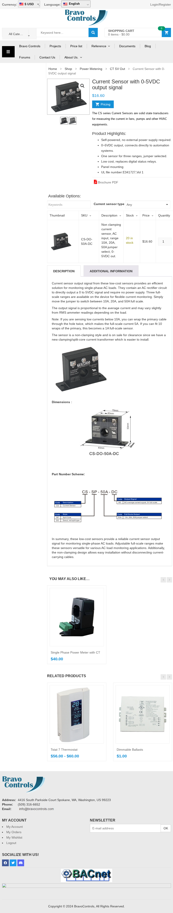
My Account (14, 826)
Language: (52, 4)
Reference (98, 46)
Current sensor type (109, 204)
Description (64, 271)
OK (166, 828)
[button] (82, 86)
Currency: (9, 4)
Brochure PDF (107, 182)
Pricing (105, 104)
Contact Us (47, 57)
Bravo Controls (29, 46)
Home (52, 69)
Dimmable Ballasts (130, 749)
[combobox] (19, 34)
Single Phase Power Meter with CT (75, 652)
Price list (76, 46)
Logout (11, 843)
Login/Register (160, 4)
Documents (127, 46)
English (74, 3)
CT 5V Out (117, 69)
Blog (148, 46)
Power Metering (91, 69)
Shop (68, 69)
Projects (55, 46)
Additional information (111, 271)
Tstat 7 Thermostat (64, 749)
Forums (24, 57)
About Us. (71, 57)
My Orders (13, 832)
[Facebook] (5, 862)
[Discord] (21, 862)
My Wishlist (14, 837)
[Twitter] (13, 862)
